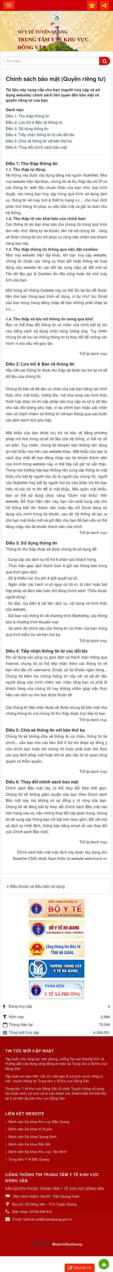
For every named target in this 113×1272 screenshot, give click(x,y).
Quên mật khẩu (83, 495)
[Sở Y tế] (56, 928)
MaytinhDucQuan (66, 1244)
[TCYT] (56, 968)
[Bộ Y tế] (56, 907)
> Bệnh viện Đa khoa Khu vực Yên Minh (35, 1151)
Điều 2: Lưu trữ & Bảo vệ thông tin (34, 122)
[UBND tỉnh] (56, 948)
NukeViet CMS (25, 858)
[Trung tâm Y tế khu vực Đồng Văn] (56, 18)
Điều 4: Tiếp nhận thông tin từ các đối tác (40, 134)
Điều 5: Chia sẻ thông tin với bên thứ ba (39, 140)
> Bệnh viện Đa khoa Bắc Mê (27, 1144)
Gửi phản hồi (82, 1267)
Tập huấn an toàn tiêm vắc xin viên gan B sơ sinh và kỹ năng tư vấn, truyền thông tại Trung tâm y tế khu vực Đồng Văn (54, 1079)
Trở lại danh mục (93, 353)
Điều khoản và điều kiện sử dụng (37, 886)
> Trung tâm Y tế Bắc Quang (27, 1159)
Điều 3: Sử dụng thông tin (27, 128)
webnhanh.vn (96, 858)
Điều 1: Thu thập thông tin (27, 116)
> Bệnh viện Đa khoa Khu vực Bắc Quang (37, 1121)
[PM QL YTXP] (56, 989)
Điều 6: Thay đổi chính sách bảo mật (36, 147)
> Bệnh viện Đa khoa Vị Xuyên (28, 1128)
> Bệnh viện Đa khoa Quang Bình (30, 1136)
